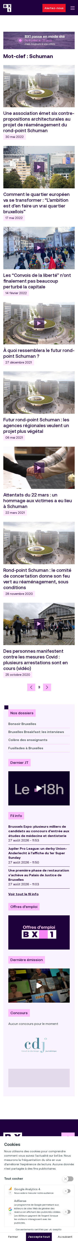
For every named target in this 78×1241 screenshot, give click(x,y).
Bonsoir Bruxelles (22, 723)
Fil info (16, 815)
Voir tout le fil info (23, 894)
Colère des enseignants (27, 740)
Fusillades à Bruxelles (25, 748)
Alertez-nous (54, 8)
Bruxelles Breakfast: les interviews (36, 731)
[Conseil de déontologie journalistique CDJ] (39, 1045)
